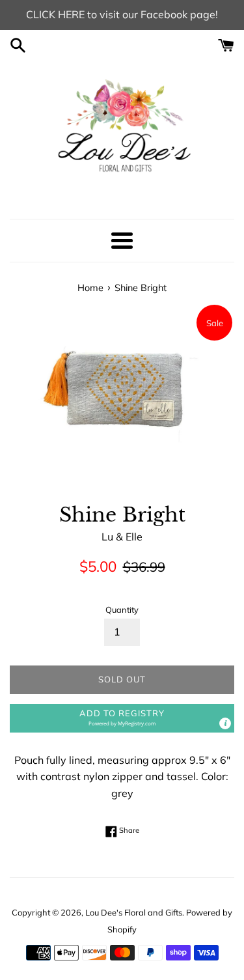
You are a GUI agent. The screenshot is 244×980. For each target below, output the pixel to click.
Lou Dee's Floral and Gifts (133, 912)
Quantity (122, 609)
